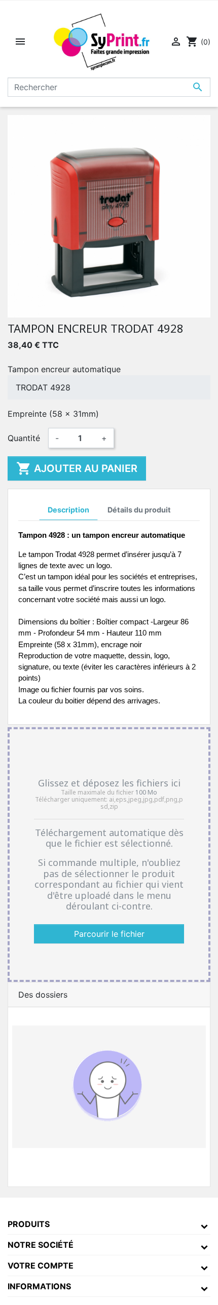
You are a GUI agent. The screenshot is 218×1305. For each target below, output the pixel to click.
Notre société (41, 1245)
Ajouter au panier (76, 468)
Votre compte (41, 1265)
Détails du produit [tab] (139, 509)
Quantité (24, 438)
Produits (29, 1224)
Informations (39, 1286)
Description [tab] (68, 509)
